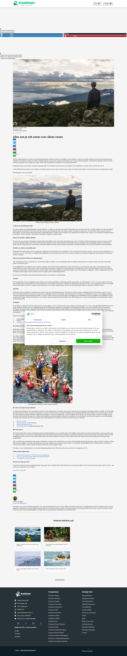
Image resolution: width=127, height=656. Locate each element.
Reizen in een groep (20, 130)
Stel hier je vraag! (18, 470)
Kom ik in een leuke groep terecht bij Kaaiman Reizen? (33, 456)
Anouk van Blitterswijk (19, 127)
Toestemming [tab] (37, 320)
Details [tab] (63, 320)
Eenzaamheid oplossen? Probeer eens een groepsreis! (33, 455)
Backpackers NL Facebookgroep (26, 423)
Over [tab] (89, 320)
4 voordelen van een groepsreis (26, 458)
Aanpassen (62, 341)
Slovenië (109, 292)
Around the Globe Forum (24, 424)
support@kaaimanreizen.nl (25, 612)
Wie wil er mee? (21, 421)
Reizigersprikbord (22, 426)
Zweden (92, 282)
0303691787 (20, 609)
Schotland (54, 306)
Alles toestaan (88, 341)
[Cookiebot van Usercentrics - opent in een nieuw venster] (92, 314)
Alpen (81, 297)
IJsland (19, 322)
